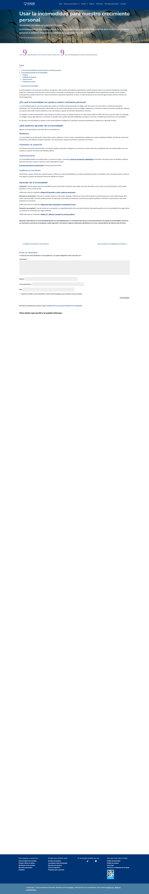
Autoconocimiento (27, 79)
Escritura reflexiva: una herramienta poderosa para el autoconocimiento (51, 478)
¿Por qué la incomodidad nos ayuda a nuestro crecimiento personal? (41, 70)
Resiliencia (25, 75)
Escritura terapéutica (54, 861)
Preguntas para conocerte (56, 870)
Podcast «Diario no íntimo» (27, 863)
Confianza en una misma (29, 81)
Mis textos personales (25, 867)
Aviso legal (110, 865)
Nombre (22, 279)
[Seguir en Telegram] (96, 861)
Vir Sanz (71, 887)
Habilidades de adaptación (29, 77)
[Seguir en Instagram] (83, 861)
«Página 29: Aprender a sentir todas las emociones (57, 192)
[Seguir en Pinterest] (91, 861)
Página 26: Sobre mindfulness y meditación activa (58, 204)
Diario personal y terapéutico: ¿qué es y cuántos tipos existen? (47, 830)
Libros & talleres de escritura (28, 861)
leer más (24, 396)
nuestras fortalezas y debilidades (81, 159)
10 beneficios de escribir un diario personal (39, 742)
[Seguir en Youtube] (79, 861)
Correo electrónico (25, 284)
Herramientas (58, 25)
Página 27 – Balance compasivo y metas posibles (57, 214)
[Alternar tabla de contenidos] (20, 68)
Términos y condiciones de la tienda (118, 867)
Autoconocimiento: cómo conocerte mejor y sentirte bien (36, 25)
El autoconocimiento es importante (31, 165)
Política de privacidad (113, 861)
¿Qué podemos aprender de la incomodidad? (34, 72)
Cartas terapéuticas (54, 867)
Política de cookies (113, 863)
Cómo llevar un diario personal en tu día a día (40, 566)
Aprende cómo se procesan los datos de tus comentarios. (64, 306)
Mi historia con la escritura (27, 865)
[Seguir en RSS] (79, 865)
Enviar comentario (124, 297)
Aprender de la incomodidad (29, 86)
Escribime (22, 870)
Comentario (23, 259)
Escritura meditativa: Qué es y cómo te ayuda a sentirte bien (47, 390)
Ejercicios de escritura (55, 865)
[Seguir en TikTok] (87, 861)
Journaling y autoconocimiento (57, 863)
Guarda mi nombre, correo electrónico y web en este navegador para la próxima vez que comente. (51, 294)
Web (20, 289)
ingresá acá (110, 887)
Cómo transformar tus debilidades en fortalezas (41, 654)
